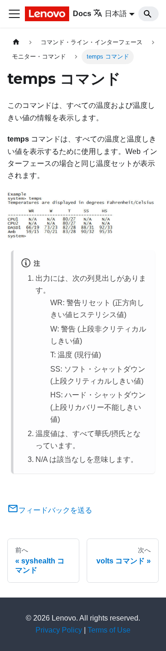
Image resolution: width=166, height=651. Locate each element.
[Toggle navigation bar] (14, 14)
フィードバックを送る (55, 510)
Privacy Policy (59, 630)
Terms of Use (109, 630)
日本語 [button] (116, 14)
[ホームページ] (16, 42)
